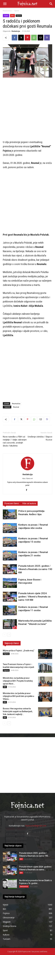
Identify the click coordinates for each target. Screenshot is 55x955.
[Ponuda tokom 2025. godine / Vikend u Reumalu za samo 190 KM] (10, 569)
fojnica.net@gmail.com (35, 825)
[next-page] (9, 634)
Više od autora (29, 503)
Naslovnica (7, 10)
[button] (4, 4)
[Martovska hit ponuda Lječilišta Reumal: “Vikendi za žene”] (10, 624)
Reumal (16, 407)
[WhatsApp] (34, 37)
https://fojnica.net (27, 478)
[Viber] (47, 37)
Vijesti (16, 10)
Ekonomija (7, 628)
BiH (12, 16)
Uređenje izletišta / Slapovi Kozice (40, 438)
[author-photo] (27, 470)
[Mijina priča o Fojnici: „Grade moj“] (45, 654)
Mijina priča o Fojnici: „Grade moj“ (18, 650)
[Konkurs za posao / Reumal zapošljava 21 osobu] (10, 555)
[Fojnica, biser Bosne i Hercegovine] (10, 583)
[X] (21, 37)
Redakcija (16, 31)
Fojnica (18, 16)
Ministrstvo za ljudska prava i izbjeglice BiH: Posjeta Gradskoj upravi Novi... (18, 681)
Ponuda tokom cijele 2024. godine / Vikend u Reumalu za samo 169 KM (34, 596)
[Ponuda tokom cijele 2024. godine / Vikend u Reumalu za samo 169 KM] (10, 597)
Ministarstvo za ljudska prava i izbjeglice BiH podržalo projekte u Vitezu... (18, 696)
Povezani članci (12, 503)
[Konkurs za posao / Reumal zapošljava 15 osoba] (10, 542)
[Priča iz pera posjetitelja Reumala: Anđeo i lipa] (10, 514)
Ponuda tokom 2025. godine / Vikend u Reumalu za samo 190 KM (35, 569)
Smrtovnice (24, 886)
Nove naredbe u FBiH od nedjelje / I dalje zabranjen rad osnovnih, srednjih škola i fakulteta (15, 441)
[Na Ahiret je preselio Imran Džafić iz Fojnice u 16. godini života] (10, 884)
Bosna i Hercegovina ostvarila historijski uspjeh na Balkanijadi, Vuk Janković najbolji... (18, 711)
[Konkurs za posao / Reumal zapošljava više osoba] (10, 528)
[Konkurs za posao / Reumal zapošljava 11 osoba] (10, 610)
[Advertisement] (27, 109)
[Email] (40, 37)
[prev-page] (4, 634)
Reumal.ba (16, 403)
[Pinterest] (27, 37)
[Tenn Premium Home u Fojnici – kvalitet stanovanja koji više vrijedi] (45, 668)
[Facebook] (14, 37)
